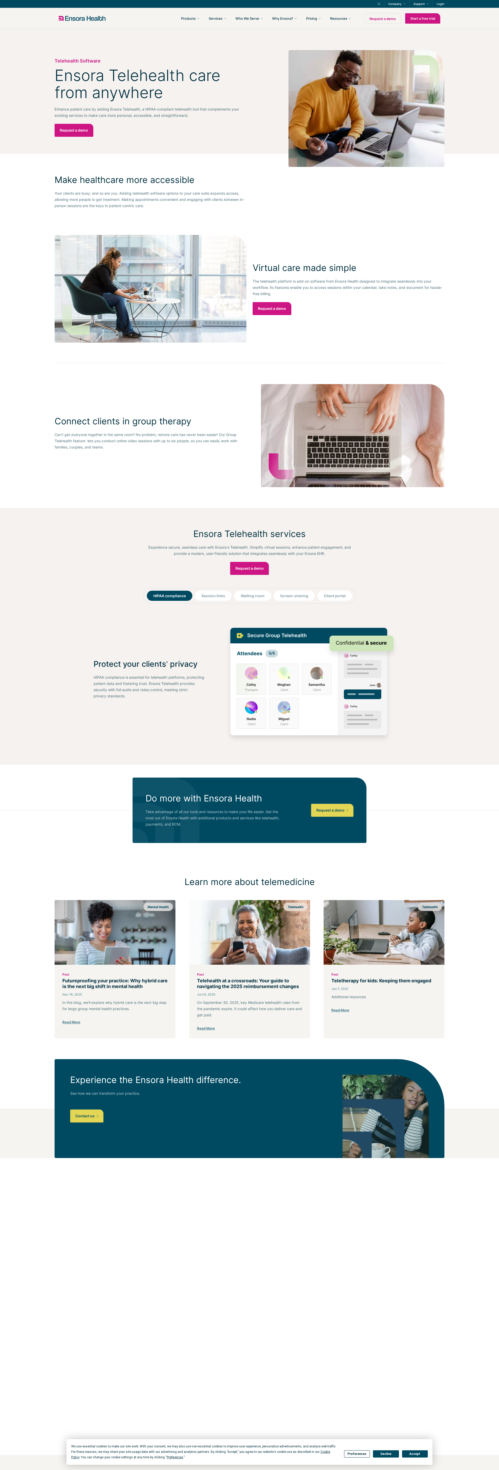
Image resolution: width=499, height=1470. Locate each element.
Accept (414, 1454)
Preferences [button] (175, 1457)
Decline (385, 1454)
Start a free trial (422, 18)
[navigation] (277, 18)
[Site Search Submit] (379, 4)
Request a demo (383, 19)
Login (440, 4)
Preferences (356, 1454)
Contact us (85, 1116)
